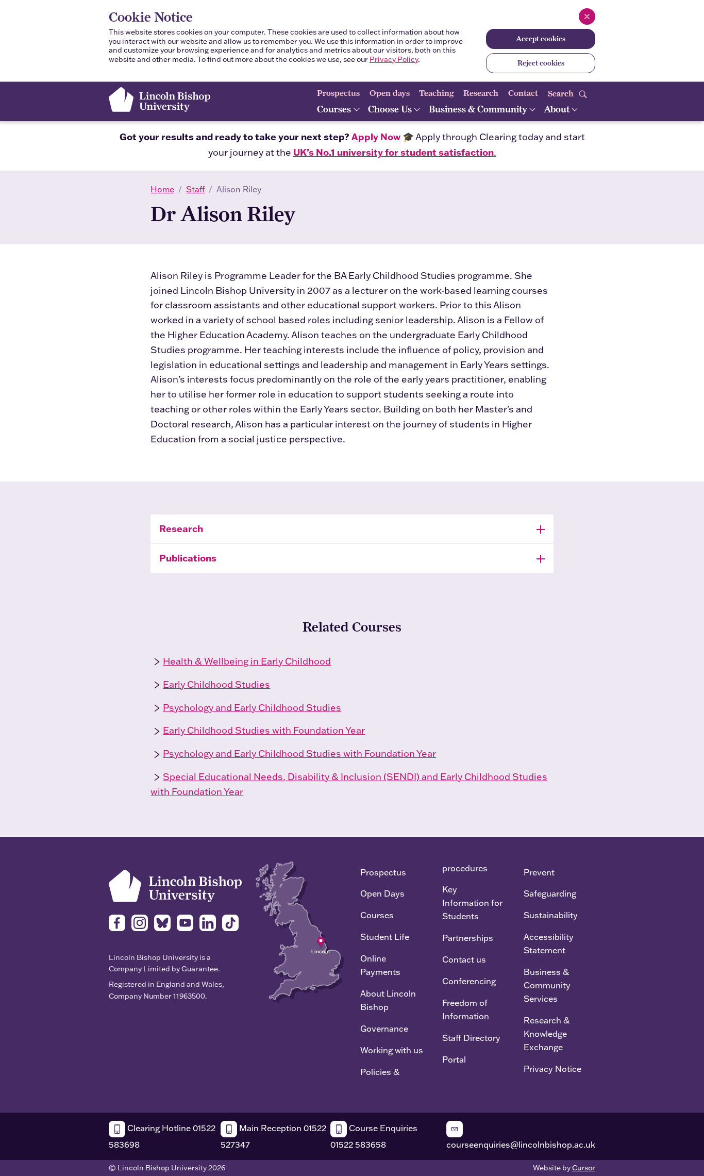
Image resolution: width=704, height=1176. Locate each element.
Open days (390, 93)
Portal (454, 1059)
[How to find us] (300, 931)
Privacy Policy (394, 59)
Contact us (464, 959)
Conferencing (469, 980)
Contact (523, 93)
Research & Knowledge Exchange (546, 1033)
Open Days (382, 893)
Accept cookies (540, 39)
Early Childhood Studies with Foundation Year (264, 730)
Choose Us (391, 109)
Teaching (436, 93)
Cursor (583, 1167)
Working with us (391, 1050)
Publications (187, 558)
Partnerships (467, 937)
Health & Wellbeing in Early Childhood (247, 661)
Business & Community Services (547, 985)
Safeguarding (550, 893)
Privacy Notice (552, 1068)
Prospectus (338, 93)
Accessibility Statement (549, 943)
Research (480, 93)
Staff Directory (471, 1037)
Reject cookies (540, 63)
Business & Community (479, 109)
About (558, 109)
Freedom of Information (465, 1009)
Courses (335, 109)
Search (562, 93)
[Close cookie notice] (587, 16)
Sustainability (551, 914)
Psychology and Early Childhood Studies (252, 708)
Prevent (539, 872)
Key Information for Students (472, 902)
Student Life (384, 936)
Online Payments (380, 965)
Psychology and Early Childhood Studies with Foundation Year (299, 753)
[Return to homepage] (159, 99)
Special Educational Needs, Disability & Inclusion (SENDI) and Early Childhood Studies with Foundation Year (348, 784)
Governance (384, 1028)
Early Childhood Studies (216, 684)
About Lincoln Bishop (388, 1000)
